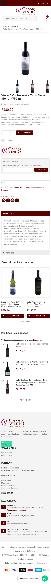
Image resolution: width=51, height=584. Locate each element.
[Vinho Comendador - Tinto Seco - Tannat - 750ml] (7, 351)
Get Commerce (39, 563)
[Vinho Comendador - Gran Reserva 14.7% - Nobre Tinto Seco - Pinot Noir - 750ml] (7, 369)
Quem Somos (6, 453)
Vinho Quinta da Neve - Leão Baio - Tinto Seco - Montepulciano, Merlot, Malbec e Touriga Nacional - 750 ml (31, 382)
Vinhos (16, 188)
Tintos (22, 188)
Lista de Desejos (7, 485)
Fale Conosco (6, 455)
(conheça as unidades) (16, 510)
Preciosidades (31, 188)
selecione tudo (37, 340)
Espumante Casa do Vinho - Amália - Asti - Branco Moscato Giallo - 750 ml (12, 304)
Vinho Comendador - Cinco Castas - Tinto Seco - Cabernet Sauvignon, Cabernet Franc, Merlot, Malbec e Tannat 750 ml (38, 306)
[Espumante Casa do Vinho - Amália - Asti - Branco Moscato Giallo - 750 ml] (12, 282)
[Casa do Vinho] (25, 10)
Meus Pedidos (6, 483)
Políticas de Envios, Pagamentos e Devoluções (19, 470)
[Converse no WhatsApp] (45, 579)
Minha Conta (6, 480)
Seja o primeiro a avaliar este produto (15, 104)
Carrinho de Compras (9, 488)
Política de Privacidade (10, 468)
